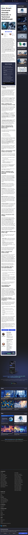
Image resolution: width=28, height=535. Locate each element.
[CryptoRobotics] (4, 526)
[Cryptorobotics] (3, 1)
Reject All (14, 533)
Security (2, 515)
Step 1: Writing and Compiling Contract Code (8, 68)
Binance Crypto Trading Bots (18, 474)
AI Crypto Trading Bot (3, 476)
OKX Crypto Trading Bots (18, 476)
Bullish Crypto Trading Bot (4, 482)
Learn (3, 3)
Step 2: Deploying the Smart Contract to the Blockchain (8, 70)
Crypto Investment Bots (3, 484)
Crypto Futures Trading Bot (4, 477)
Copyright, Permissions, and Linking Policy (6, 523)
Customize (5, 533)
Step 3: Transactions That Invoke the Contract (7, 72)
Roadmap (2, 513)
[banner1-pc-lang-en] (8, 353)
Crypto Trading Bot (3, 474)
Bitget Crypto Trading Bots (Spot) (19, 482)
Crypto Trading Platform (3, 498)
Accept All (23, 533)
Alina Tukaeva (13, 33)
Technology (11, 6)
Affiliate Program (3, 514)
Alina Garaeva (5, 33)
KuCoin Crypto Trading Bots (18, 477)
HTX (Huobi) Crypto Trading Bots (19, 484)
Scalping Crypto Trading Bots (4, 485)
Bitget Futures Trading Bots (18, 483)
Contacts (2, 512)
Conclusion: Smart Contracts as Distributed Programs (8, 83)
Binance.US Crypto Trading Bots (18, 475)
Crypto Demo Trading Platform (4, 499)
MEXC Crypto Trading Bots (18, 485)
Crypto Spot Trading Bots (4, 475)
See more (25, 388)
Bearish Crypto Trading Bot (4, 483)
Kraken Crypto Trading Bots (18, 478)
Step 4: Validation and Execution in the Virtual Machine (8, 74)
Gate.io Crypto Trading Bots (18, 490)
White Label (2, 507)
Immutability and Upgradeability (6, 81)
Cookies (2, 522)
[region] (14, 531)
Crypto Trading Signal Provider (4, 500)
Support (2, 495)
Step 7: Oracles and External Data (7, 78)
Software (6, 6)
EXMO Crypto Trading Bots (18, 489)
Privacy (1, 518)
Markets (2, 6)
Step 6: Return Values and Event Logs (7, 77)
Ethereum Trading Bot (3, 478)
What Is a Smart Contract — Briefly (7, 66)
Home (1, 3)
